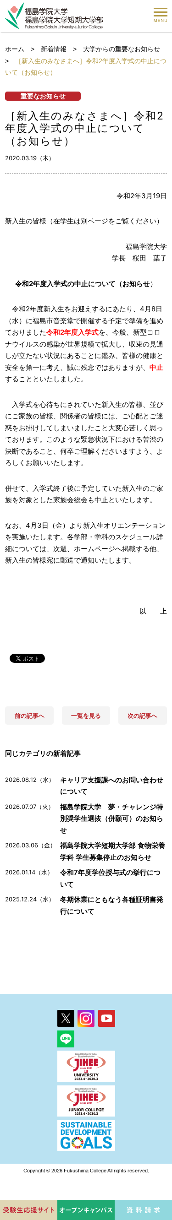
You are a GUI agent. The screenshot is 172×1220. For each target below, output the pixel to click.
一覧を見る (86, 715)
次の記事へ (142, 715)
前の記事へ (29, 715)
